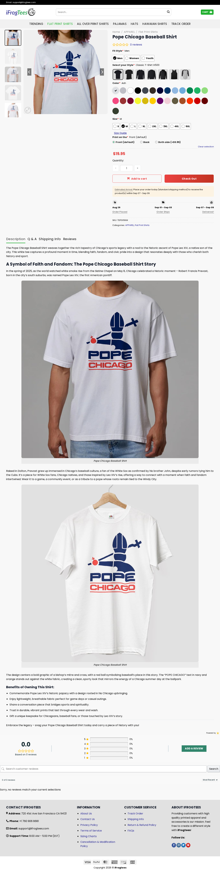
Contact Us (87, 819)
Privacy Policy (89, 825)
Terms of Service (91, 830)
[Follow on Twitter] (183, 845)
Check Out (189, 178)
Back (146, 142)
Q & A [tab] (32, 239)
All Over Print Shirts (93, 24)
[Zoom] (28, 110)
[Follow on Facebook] (174, 845)
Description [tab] (15, 239)
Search (213, 769)
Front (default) (125, 142)
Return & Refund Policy (142, 825)
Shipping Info (136, 819)
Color (116, 83)
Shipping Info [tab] (50, 239)
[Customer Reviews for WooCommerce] (217, 733)
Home (116, 32)
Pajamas (120, 24)
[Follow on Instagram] (179, 845)
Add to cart (139, 178)
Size (115, 119)
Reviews (70, 239)
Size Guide (120, 133)
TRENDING (36, 24)
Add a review (194, 748)
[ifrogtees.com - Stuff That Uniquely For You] (28, 12)
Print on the (120, 137)
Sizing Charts (88, 836)
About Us (86, 813)
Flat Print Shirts (60, 24)
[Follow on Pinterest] (188, 845)
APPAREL (129, 32)
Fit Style (118, 50)
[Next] (102, 72)
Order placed (119, 211)
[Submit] (168, 12)
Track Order (181, 24)
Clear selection (206, 146)
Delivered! (208, 211)
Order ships (163, 211)
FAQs (131, 830)
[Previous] (29, 72)
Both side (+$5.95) (169, 142)
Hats (134, 24)
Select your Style (123, 65)
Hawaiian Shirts (154, 24)
